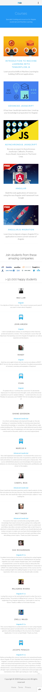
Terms (20, 687)
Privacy (28, 687)
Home (13, 687)
